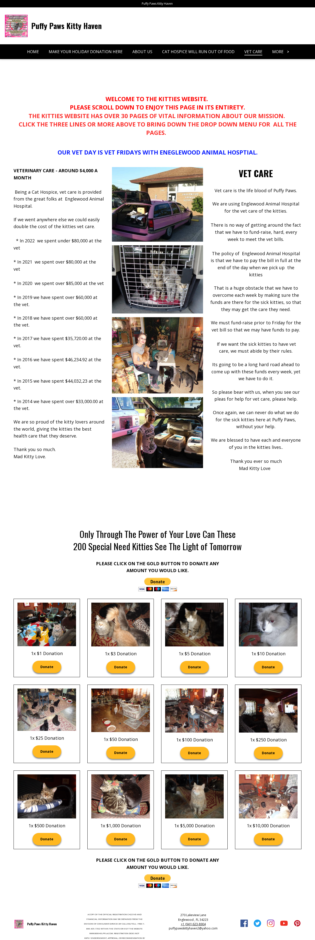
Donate (46, 666)
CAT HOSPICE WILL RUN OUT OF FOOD (198, 51)
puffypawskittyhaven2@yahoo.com (193, 928)
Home (33, 51)
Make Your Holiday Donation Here (86, 51)
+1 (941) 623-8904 (193, 924)
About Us (142, 51)
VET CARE (253, 51)
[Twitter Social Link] (257, 924)
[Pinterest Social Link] (297, 924)
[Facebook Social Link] (244, 924)
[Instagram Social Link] (271, 924)
